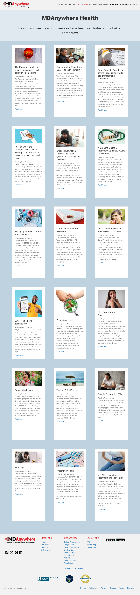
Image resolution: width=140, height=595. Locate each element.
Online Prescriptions (72, 542)
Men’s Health (69, 555)
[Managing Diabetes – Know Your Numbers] (28, 218)
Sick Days (19, 467)
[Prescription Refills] (70, 459)
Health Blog (83, 4)
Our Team (45, 545)
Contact (83, 588)
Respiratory (68, 563)
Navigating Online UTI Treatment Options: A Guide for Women (111, 151)
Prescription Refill (101, 4)
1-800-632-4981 (62, 4)
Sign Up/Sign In (131, 4)
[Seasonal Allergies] (28, 378)
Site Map (130, 588)
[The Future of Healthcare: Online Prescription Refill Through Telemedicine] (28, 55)
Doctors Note (69, 550)
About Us (72, 4)
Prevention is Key (64, 320)
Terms (121, 588)
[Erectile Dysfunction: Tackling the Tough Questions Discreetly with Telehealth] (70, 137)
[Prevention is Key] (70, 303)
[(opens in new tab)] (110, 540)
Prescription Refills (65, 471)
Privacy (103, 588)
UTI (65, 566)
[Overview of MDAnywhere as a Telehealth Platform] (70, 55)
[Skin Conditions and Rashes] (111, 299)
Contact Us (91, 547)
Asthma (67, 558)
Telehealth (93, 588)
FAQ (90, 4)
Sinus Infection (70, 560)
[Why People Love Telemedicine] (28, 303)
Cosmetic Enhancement (73, 568)
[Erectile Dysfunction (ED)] (111, 380)
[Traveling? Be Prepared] (70, 378)
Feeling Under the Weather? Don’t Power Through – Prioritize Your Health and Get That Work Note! (27, 152)
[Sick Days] (28, 457)
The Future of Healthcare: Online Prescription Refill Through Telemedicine (27, 70)
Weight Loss (69, 545)
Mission (44, 542)
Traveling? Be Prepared (67, 390)
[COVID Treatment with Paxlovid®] (70, 217)
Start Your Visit (117, 4)
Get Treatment (46, 550)
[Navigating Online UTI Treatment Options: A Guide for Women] (111, 136)
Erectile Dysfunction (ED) (110, 394)
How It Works (46, 547)
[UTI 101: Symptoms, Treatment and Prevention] (111, 461)
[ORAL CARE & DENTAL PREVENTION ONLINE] (111, 217)
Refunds (113, 588)
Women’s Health (70, 553)
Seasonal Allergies (24, 390)
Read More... (19, 109)
